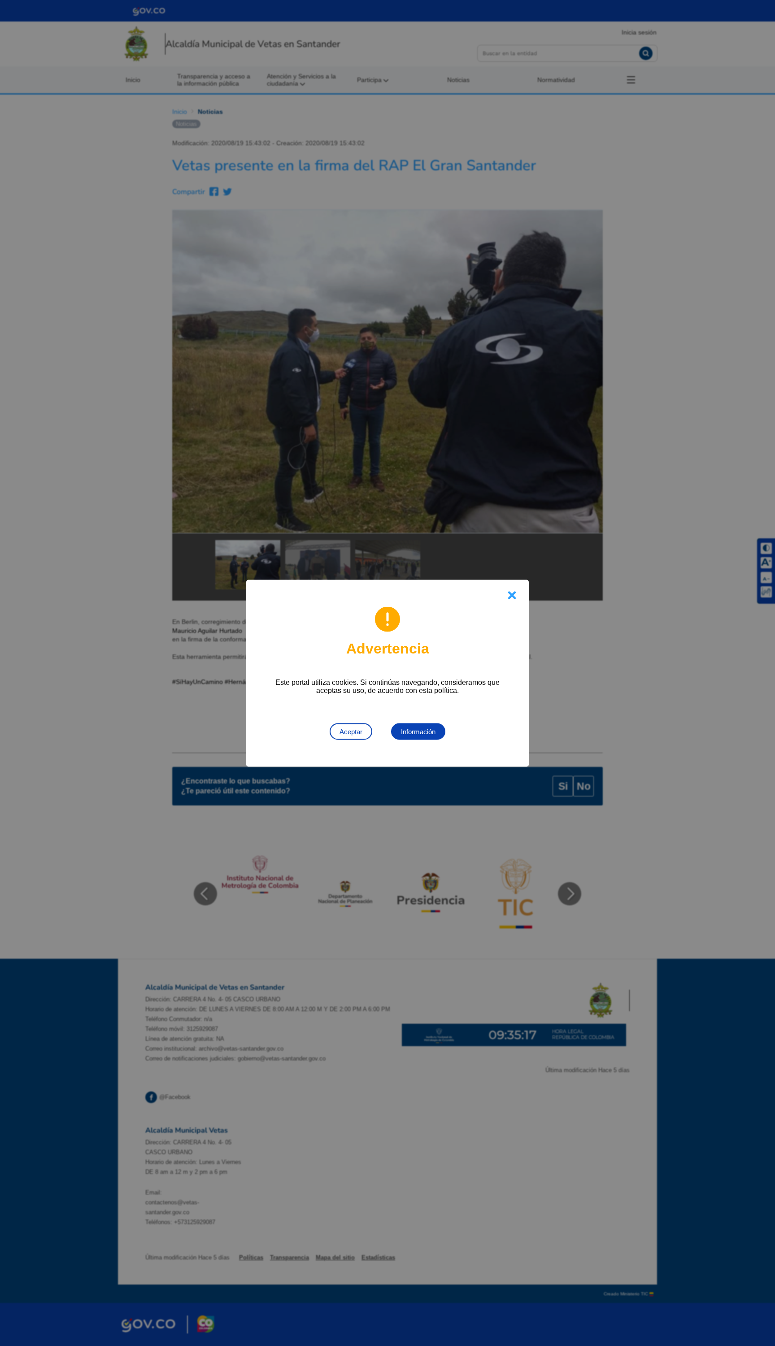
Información (418, 731)
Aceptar (351, 731)
